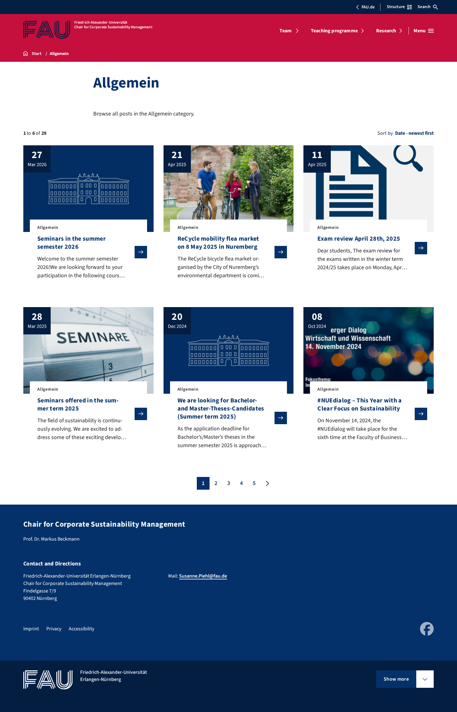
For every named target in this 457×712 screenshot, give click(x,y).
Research (386, 30)
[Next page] (267, 483)
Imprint (31, 628)
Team (285, 30)
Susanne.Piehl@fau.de (203, 576)
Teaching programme (334, 30)
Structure (396, 7)
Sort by (385, 133)
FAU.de (368, 7)
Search (424, 7)
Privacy (53, 628)
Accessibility (81, 628)
